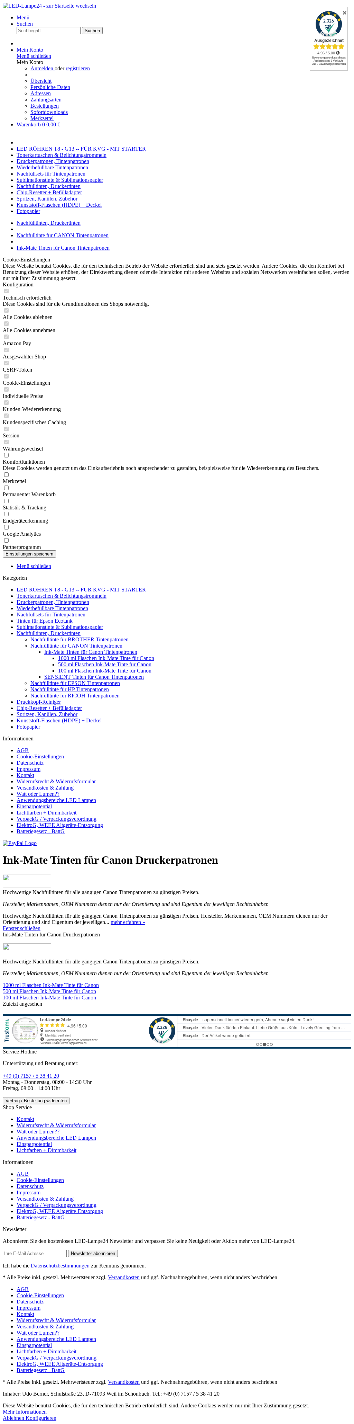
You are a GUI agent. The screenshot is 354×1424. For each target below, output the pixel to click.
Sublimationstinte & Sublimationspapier (60, 627)
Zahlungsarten (46, 100)
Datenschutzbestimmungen (60, 1266)
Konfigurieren (41, 1418)
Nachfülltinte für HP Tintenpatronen (69, 689)
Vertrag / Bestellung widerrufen (36, 1100)
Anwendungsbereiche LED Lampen (56, 800)
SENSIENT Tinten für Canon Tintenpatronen (94, 677)
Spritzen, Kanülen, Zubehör (47, 714)
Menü (23, 17)
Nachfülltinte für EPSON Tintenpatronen (75, 683)
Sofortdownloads (49, 112)
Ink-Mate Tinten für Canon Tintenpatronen (90, 652)
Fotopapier (28, 727)
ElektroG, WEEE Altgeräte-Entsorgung (60, 825)
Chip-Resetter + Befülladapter (49, 708)
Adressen (40, 93)
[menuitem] (184, 18)
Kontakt (25, 775)
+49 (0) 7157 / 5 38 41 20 (31, 1076)
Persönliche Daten (50, 87)
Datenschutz (30, 763)
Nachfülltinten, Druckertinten (49, 633)
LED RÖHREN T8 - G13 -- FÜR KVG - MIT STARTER (81, 590)
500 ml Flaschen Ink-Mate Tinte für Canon (104, 664)
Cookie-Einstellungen (40, 756)
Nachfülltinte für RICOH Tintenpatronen (75, 695)
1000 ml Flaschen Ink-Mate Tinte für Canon (106, 658)
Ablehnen (14, 1418)
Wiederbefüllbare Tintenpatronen (52, 608)
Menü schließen (34, 56)
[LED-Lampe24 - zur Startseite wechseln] (49, 6)
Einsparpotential (34, 806)
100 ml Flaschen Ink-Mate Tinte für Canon (104, 671)
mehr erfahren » (128, 922)
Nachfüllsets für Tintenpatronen (51, 614)
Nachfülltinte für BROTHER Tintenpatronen (79, 639)
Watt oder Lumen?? (38, 794)
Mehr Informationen (25, 1412)
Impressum (28, 769)
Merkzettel (42, 118)
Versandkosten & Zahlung (45, 788)
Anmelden (42, 68)
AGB (23, 750)
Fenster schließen (21, 928)
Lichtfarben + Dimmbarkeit (46, 813)
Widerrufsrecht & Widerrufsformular (56, 781)
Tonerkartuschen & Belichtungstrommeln (61, 596)
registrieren (78, 68)
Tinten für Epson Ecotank (45, 621)
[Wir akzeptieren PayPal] (20, 843)
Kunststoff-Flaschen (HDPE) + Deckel (59, 720)
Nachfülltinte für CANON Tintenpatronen (76, 646)
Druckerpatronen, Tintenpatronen (53, 602)
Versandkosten (124, 1277)
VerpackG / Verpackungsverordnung (56, 819)
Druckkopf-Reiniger (39, 702)
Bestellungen (44, 106)
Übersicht (41, 81)
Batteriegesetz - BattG (41, 831)
